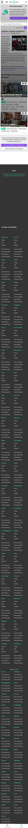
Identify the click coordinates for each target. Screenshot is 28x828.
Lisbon (16, 463)
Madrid (16, 749)
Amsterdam (17, 644)
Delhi (15, 553)
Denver (16, 771)
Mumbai (3, 418)
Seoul (3, 327)
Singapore (17, 305)
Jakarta (3, 508)
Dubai (3, 553)
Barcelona (17, 598)
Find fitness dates (5, 256)
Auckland (4, 644)
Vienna (16, 683)
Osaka (3, 716)
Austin (16, 805)
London (3, 463)
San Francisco (18, 327)
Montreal (16, 727)
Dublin (3, 771)
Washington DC (5, 683)
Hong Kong (17, 508)
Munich (3, 727)
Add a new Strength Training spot (14, 145)
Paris (15, 373)
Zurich (3, 672)
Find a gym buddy (5, 251)
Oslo (2, 395)
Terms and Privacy (16, 173)
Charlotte (4, 794)
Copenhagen (5, 576)
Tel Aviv (3, 694)
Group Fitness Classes (12, 128)
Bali (15, 621)
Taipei (3, 282)
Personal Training (22, 128)
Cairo (15, 794)
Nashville (16, 716)
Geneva (3, 760)
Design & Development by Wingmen (16, 175)
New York (16, 395)
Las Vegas (4, 485)
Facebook (23, 173)
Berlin (3, 598)
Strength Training (5, 131)
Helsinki (16, 531)
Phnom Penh (17, 350)
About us (7, 173)
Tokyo (3, 260)
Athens (3, 816)
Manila (3, 440)
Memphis (16, 738)
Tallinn (16, 260)
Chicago (3, 783)
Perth (3, 373)
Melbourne (17, 418)
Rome (3, 350)
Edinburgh (17, 760)
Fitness (3, 129)
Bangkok (4, 621)
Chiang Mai (17, 783)
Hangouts (21, 826)
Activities (3, 245)
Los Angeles (17, 440)
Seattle (3, 705)
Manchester (4, 749)
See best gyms (5, 254)
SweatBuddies (7, 826)
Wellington (17, 672)
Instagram (6, 175)
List (2, 2)
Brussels (16, 576)
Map (7, 2)
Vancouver (4, 237)
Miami (3, 738)
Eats (2, 242)
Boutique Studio (14, 131)
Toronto (16, 237)
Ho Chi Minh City (6, 531)
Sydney (16, 282)
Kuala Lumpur (18, 485)
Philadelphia (17, 705)
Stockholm (4, 305)
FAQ (3, 173)
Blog (11, 173)
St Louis (16, 694)
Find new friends (5, 249)
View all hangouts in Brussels (14, 149)
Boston (3, 805)
